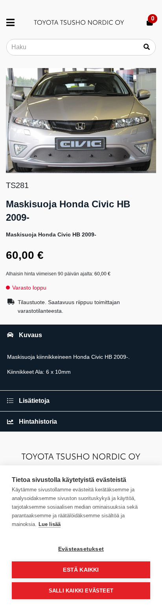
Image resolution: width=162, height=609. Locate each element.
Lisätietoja (34, 400)
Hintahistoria (38, 421)
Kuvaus (30, 335)
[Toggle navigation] (13, 22)
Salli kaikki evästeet (81, 591)
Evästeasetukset (81, 549)
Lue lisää (50, 524)
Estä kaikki (81, 570)
